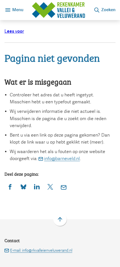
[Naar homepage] (58, 10)
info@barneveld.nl (62, 158)
